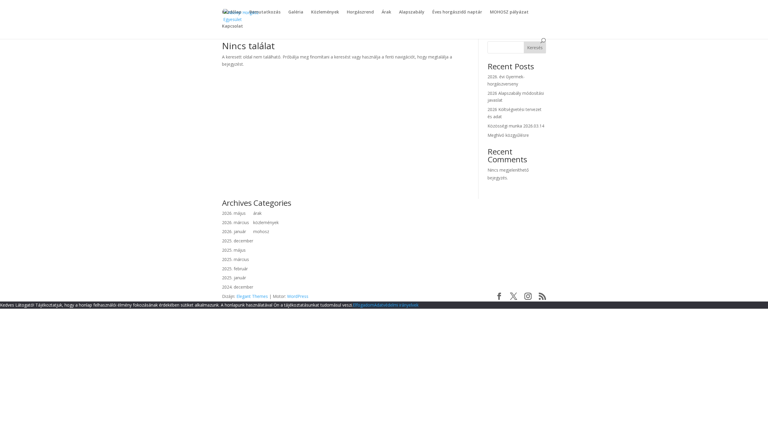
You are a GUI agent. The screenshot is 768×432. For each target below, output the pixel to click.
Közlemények (325, 12)
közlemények (266, 222)
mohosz (261, 231)
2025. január (234, 277)
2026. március (235, 222)
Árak (386, 12)
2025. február (235, 269)
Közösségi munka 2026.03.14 (516, 126)
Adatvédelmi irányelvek (396, 305)
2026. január (234, 231)
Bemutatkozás (264, 12)
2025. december (237, 241)
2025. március (235, 259)
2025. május (234, 250)
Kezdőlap (232, 12)
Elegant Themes (252, 296)
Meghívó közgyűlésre (508, 135)
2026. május (234, 213)
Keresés (535, 47)
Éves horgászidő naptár (457, 12)
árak (257, 213)
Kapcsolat (232, 26)
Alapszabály (411, 12)
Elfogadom (363, 305)
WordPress (297, 296)
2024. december (237, 287)
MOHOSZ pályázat (509, 12)
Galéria (295, 12)
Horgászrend (360, 12)
